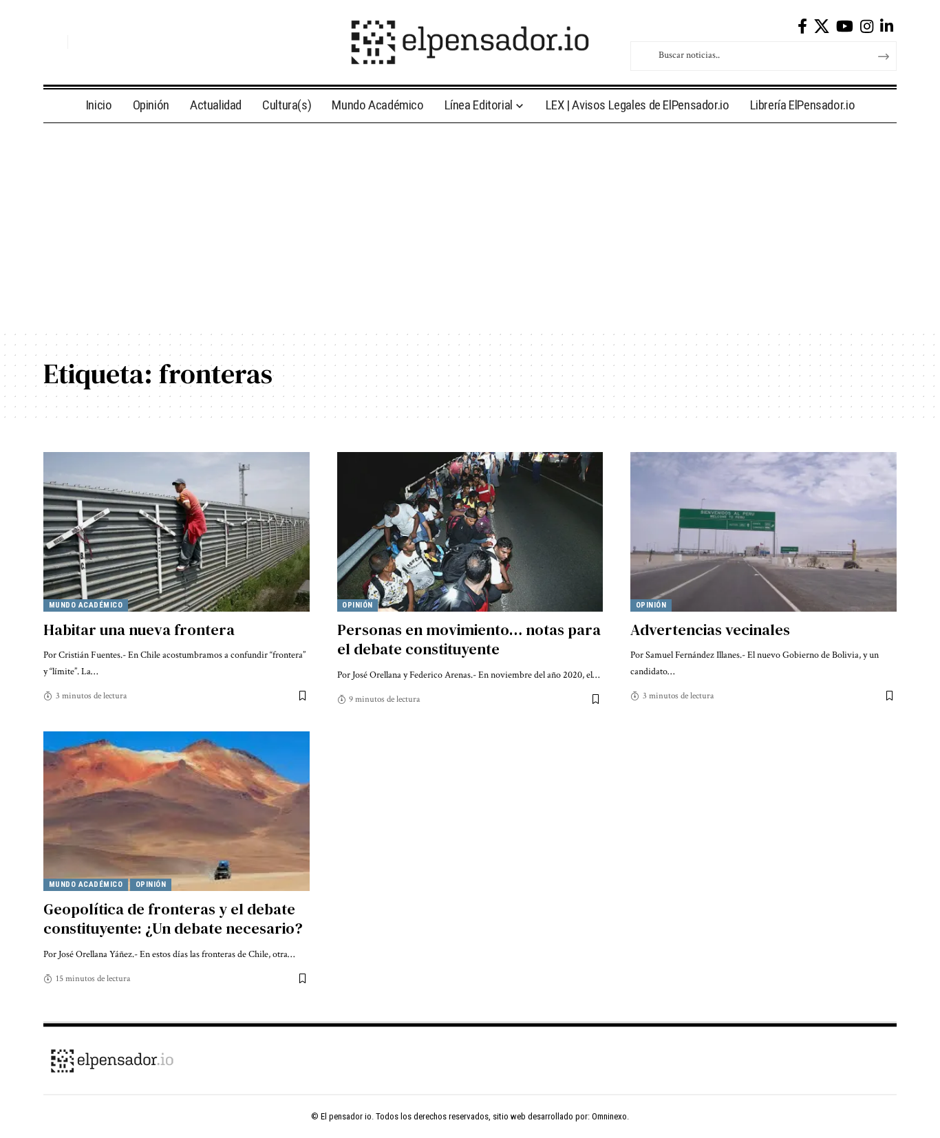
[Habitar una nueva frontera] (176, 532)
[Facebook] (802, 26)
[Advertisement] (470, 226)
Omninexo (609, 1116)
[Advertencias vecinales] (763, 532)
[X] (822, 26)
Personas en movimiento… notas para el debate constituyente (469, 639)
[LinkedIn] (887, 26)
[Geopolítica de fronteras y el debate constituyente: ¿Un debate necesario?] (176, 811)
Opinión (357, 605)
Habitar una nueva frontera (139, 629)
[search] (54, 42)
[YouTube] (845, 26)
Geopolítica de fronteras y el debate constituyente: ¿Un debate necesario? (173, 919)
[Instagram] (867, 26)
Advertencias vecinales (710, 629)
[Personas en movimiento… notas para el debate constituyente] (470, 532)
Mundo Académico (86, 605)
